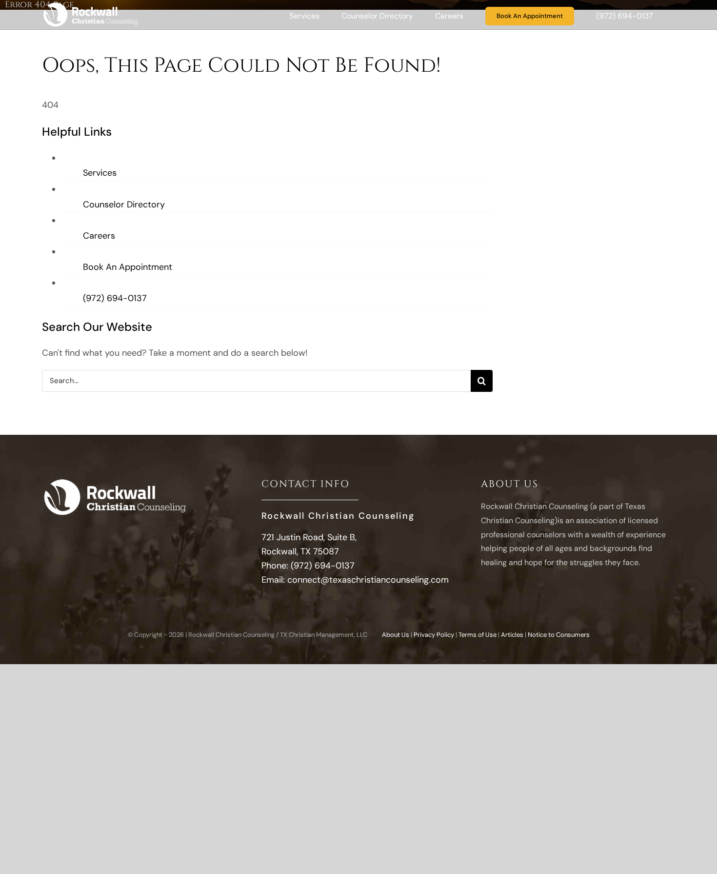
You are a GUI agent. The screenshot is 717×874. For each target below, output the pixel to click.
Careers (99, 236)
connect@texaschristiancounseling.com (368, 580)
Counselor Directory (124, 204)
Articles (512, 634)
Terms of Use (477, 634)
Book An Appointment (127, 267)
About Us (395, 634)
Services (100, 173)
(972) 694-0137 (115, 298)
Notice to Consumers (559, 634)
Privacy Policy (434, 634)
